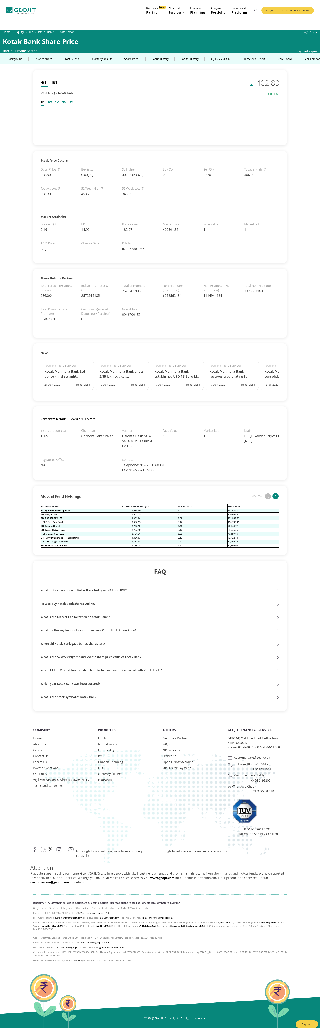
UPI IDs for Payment (177, 768)
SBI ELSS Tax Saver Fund (54, 545)
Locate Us (40, 762)
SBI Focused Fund (50, 526)
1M (57, 102)
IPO (100, 768)
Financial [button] (175, 10)
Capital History (190, 59)
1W (49, 102)
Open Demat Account (295, 10)
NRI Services (171, 750)
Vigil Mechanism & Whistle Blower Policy (61, 780)
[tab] (43, 102)
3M (64, 102)
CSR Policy (40, 774)
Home (6, 32)
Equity (20, 32)
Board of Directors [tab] (82, 419)
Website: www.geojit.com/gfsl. (95, 913)
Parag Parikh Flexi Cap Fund (55, 510)
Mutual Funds (107, 744)
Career (38, 750)
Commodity (106, 750)
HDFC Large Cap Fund (52, 533)
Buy (299, 51)
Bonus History (160, 59)
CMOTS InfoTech (73, 960)
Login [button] (269, 10)
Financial (197, 10)
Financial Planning (110, 762)
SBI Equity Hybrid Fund (53, 529)
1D (42, 102)
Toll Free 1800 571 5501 (250, 764)
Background (15, 59)
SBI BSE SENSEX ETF (51, 518)
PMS (101, 756)
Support (307, 1024)
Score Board (284, 59)
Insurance (105, 780)
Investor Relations (45, 768)
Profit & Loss (71, 59)
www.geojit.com (162, 878)
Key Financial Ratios (221, 59)
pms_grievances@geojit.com (158, 917)
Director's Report (254, 59)
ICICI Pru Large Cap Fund (54, 541)
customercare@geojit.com (252, 757)
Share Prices (132, 59)
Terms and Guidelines (48, 786)
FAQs (166, 744)
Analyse (218, 10)
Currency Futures (110, 774)
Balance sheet (43, 59)
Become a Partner (175, 738)
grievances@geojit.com (111, 947)
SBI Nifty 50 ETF (49, 514)
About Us (39, 744)
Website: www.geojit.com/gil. (95, 942)
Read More (83, 384)
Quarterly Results (101, 59)
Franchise (169, 756)
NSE (43, 83)
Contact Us (41, 756)
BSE (54, 83)
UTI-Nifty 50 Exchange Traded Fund (60, 537)
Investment (239, 10)
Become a (155, 10)
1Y (71, 102)
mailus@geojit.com (109, 917)
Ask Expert (310, 51)
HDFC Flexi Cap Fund (52, 522)
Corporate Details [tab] (53, 419)
